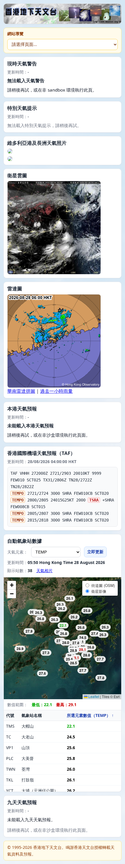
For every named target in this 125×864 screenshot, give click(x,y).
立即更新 (95, 551)
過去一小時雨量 (56, 391)
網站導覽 (15, 33)
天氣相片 (44, 570)
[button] (11, 585)
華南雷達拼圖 (21, 391)
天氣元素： (17, 552)
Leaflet (93, 696)
